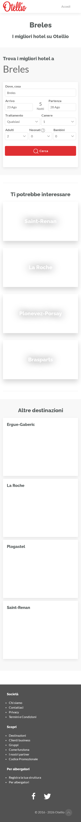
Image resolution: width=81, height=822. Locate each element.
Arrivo (10, 101)
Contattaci (16, 707)
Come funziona (19, 749)
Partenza (55, 101)
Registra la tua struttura (25, 777)
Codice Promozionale (23, 759)
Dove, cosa (13, 86)
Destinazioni (17, 735)
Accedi (65, 6)
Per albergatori (19, 782)
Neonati (35, 130)
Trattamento (14, 115)
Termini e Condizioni (22, 717)
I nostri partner (19, 754)
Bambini (59, 130)
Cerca (43, 151)
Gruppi (13, 745)
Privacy (14, 712)
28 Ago (55, 107)
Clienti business (19, 740)
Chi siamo (15, 702)
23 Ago (12, 107)
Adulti (9, 130)
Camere (47, 115)
